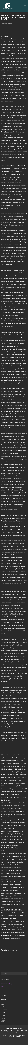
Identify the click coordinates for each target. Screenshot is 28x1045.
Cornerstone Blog (12, 950)
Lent (2, 986)
